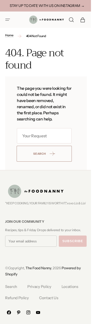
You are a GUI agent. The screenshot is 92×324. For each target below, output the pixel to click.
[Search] (67, 19)
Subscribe (72, 246)
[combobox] (42, 135)
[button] (7, 19)
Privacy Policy (39, 291)
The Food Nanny (38, 272)
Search (11, 291)
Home (9, 35)
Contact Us (48, 302)
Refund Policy (17, 302)
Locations (70, 291)
